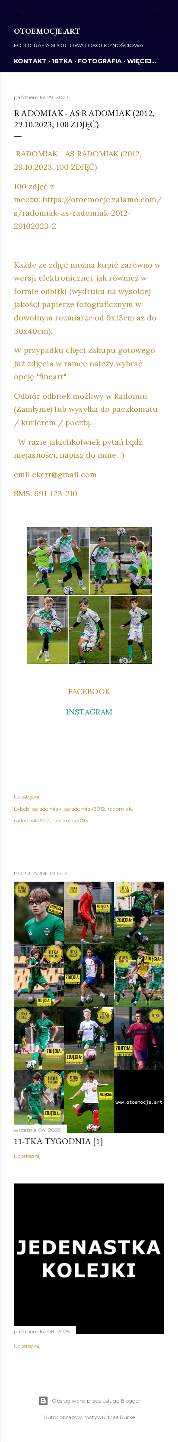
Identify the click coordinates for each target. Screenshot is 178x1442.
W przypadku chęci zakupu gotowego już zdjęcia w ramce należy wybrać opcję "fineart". (84, 363)
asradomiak (46, 808)
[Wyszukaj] (159, 13)
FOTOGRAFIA (100, 61)
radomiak (120, 808)
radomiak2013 (70, 820)
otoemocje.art (47, 31)
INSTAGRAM (89, 712)
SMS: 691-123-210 (45, 493)
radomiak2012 (32, 820)
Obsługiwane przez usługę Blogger (96, 1400)
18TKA (62, 61)
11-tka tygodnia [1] (58, 1141)
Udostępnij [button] (27, 796)
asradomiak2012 (84, 808)
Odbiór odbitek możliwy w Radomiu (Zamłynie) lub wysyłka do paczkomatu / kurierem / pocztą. (86, 409)
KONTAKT (30, 61)
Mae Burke (121, 1417)
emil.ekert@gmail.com (55, 474)
